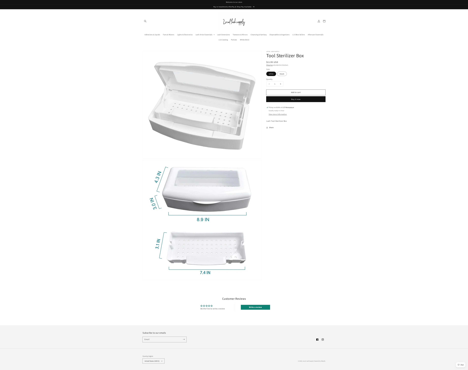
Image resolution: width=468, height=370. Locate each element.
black (282, 74)
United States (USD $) (152, 361)
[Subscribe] (183, 339)
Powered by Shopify (319, 361)
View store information (278, 114)
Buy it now (296, 99)
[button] (145, 21)
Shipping (269, 65)
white (271, 74)
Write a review (255, 307)
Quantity (269, 79)
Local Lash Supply (308, 361)
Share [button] (271, 127)
